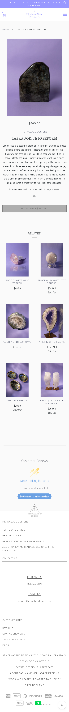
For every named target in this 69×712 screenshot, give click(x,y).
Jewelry (45, 655)
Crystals (60, 655)
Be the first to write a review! (34, 496)
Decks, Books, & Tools (34, 661)
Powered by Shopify (47, 679)
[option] (34, 77)
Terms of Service (13, 530)
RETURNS (7, 628)
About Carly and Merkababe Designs (34, 673)
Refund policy (12, 535)
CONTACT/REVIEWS (13, 634)
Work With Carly (20, 679)
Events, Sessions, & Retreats (35, 667)
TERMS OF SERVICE (13, 639)
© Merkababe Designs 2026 (20, 655)
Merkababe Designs (35, 132)
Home (5, 29)
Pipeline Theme (34, 685)
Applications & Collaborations (23, 541)
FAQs (5, 645)
